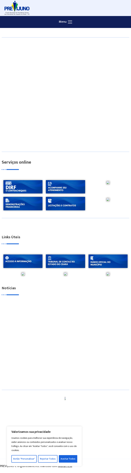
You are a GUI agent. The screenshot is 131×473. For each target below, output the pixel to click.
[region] (44, 446)
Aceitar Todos (68, 459)
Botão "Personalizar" (24, 459)
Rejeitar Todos (48, 459)
